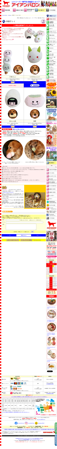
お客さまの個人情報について (19, 429)
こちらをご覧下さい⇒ (41, 419)
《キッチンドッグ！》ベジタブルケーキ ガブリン (51, 361)
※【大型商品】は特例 (49, 383)
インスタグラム (31, 422)
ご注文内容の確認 (44, 429)
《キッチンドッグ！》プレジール (51, 348)
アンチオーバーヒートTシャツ (12, 192)
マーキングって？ (37, 240)
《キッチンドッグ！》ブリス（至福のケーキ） (51, 308)
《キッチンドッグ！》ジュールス (51, 335)
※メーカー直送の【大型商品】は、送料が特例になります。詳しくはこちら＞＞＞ (16, 411)
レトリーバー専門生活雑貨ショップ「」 (29, 439)
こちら (24, 215)
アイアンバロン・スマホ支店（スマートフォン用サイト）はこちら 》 (29, 435)
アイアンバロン (4, 15)
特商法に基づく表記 (50, 429)
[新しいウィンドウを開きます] (29, 11)
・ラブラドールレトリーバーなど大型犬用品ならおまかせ (29, 438)
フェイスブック (21, 422)
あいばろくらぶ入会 (28, 429)
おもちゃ (9, 15)
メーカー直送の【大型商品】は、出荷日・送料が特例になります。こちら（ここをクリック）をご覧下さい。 (29, 396)
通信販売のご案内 (11, 429)
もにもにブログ (41, 422)
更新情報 (6, 429)
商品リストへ (23, 235)
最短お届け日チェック (36, 429)
